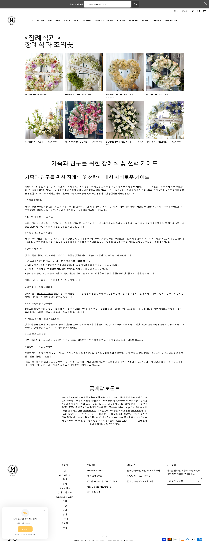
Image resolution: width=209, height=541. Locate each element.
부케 (64, 483)
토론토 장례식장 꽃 (34, 353)
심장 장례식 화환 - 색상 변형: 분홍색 (108, 97)
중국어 (64, 518)
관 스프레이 (33, 261)
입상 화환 (28, 94)
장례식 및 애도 (64, 492)
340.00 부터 (97, 142)
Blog (65, 527)
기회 (64, 501)
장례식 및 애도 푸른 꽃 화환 (156, 142)
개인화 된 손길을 (45, 293)
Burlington (121, 400)
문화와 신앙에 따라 (108, 324)
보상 (64, 505)
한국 (94, 492)
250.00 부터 (86, 94)
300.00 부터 (128, 94)
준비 (64, 479)
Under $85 (64, 488)
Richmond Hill (89, 410)
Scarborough (137, 410)
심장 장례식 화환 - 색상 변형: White (113, 97)
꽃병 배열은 (69, 273)
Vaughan (90, 404)
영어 (64, 514)
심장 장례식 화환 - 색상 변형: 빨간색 (106, 97)
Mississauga (124, 407)
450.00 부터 (177, 142)
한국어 (64, 523)
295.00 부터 (163, 94)
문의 (64, 510)
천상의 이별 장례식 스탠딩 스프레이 (119, 142)
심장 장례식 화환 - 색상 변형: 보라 (111, 97)
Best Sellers (64, 475)
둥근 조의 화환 (70, 94)
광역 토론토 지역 (91, 397)
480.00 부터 (42, 94)
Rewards (185, 11)
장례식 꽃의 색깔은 (34, 238)
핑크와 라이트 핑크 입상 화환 (76, 142)
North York (67, 414)
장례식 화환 (33, 265)
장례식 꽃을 (30, 206)
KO (175, 11)
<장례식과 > (49, 41)
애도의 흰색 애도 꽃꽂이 (34, 142)
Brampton (107, 400)
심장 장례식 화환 (112, 94)
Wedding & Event (64, 496)
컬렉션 (64, 465)
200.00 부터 (53, 142)
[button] (205, 3)
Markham (102, 404)
